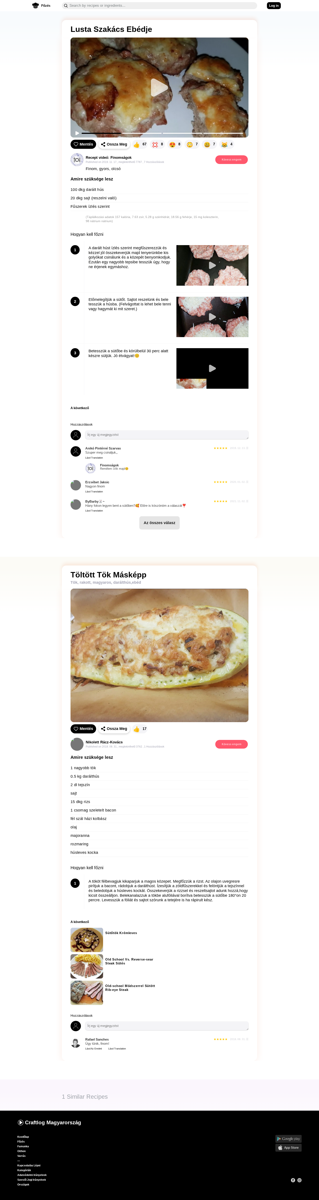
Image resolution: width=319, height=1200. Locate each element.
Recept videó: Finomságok (109, 158)
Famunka (23, 1146)
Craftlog (53, 1122)
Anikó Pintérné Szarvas (103, 448)
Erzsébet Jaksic (97, 482)
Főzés (21, 1141)
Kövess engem (232, 159)
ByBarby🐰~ (95, 501)
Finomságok (114, 466)
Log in (274, 5)
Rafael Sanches (97, 1039)
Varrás (21, 1156)
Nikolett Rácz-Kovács (104, 742)
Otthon (21, 1151)
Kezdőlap (23, 1137)
